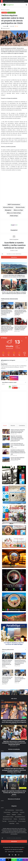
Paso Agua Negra (22, 818)
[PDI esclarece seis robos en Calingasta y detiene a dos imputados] (20, 673)
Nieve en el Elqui (18, 210)
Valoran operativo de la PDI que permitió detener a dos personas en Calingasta (21, 312)
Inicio (6, 851)
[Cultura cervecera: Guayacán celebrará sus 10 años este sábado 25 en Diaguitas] (6, 431)
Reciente (13, 425)
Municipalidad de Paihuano (20, 816)
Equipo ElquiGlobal (19, 851)
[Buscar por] (26, 5)
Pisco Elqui (4, 821)
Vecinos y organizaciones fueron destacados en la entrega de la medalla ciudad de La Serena (21, 327)
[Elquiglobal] (8, 5)
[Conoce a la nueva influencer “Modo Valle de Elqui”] (6, 459)
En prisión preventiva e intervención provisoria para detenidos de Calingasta (6, 312)
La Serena (19, 814)
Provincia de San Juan (12, 821)
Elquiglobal (8, 210)
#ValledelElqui (24, 365)
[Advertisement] (14, 21)
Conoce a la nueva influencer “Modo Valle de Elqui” (17, 458)
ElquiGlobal (4, 364)
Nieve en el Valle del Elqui (14, 213)
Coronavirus (22, 812)
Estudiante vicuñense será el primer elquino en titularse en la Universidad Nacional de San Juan (18, 452)
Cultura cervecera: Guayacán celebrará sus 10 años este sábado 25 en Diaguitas (18, 431)
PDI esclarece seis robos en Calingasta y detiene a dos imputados (20, 679)
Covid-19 (8, 814)
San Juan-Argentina (22, 821)
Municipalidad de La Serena (8, 816)
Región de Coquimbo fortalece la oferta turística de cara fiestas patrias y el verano (7, 663)
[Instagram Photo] (5, 372)
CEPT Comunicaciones (14, 204)
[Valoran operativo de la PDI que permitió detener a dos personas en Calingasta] (21, 305)
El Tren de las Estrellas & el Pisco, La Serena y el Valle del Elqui (17, 445)
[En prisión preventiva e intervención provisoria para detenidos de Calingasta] (7, 305)
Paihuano (15, 818)
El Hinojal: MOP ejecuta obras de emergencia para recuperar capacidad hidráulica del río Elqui (14, 770)
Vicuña (17, 823)
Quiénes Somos (11, 851)
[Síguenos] (26, 691)
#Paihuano (17, 367)
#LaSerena (3, 368)
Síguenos (14, 377)
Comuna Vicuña (20, 207)
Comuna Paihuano (8, 207)
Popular (5, 425)
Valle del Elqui (14, 215)
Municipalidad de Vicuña (7, 818)
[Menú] (1, 5)
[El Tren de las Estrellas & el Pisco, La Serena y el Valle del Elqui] (6, 445)
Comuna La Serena (19, 810)
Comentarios (22, 425)
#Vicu (21, 367)
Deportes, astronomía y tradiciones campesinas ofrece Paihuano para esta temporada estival (17, 438)
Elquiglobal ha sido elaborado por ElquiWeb (13, 849)
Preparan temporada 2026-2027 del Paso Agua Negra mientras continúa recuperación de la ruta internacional (7, 328)
